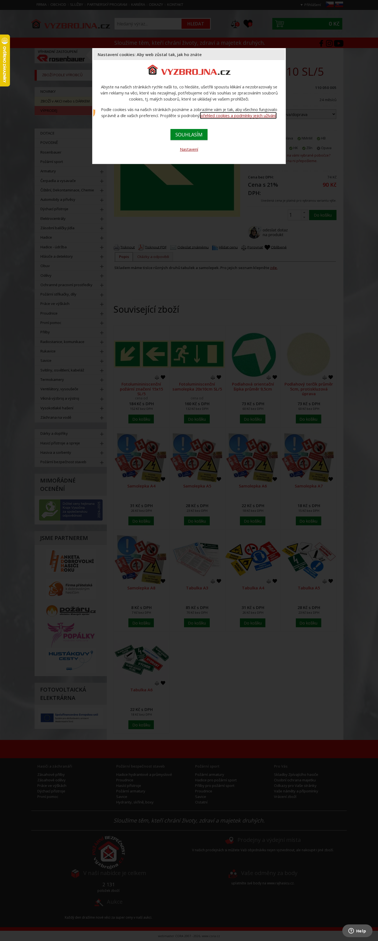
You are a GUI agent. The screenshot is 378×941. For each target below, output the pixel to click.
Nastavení (189, 149)
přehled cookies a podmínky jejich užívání (238, 115)
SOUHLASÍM (189, 134)
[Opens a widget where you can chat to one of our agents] (357, 931)
